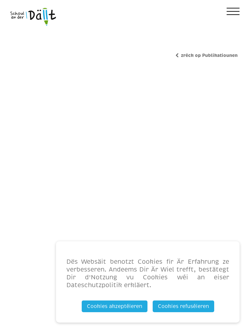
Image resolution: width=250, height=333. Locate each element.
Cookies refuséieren (183, 306)
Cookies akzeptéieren (114, 306)
